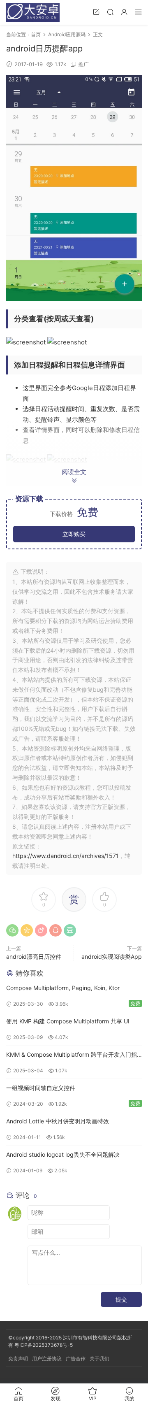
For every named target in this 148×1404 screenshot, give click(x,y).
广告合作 (76, 1358)
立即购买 (74, 533)
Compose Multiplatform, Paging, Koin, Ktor (63, 987)
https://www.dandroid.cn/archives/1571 (65, 855)
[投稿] (96, 12)
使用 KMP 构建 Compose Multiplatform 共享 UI (68, 1021)
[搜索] (110, 12)
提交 (121, 1299)
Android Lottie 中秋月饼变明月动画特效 (57, 1121)
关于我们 (99, 1358)
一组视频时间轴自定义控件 (40, 1087)
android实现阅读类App (111, 956)
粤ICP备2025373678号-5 (43, 1345)
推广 (83, 64)
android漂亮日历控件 (33, 956)
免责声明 (18, 1358)
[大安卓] (33, 12)
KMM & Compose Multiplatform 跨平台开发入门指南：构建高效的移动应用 (71, 1055)
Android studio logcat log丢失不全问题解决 (63, 1154)
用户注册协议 (47, 1358)
